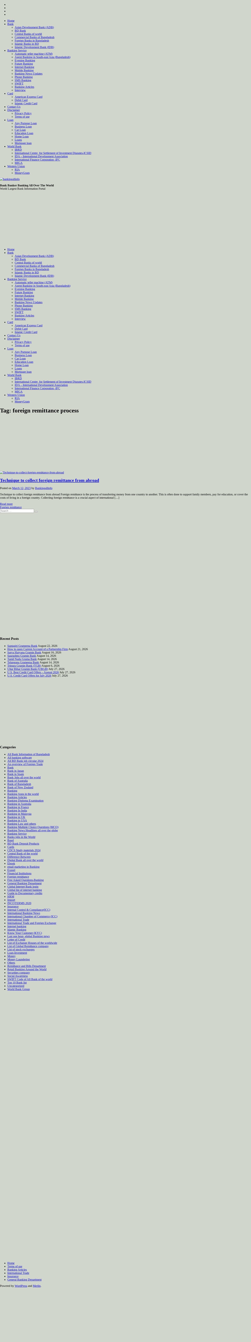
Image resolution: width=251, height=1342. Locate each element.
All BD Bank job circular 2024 (25, 760)
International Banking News (23, 913)
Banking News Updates (28, 73)
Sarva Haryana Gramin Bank (24, 652)
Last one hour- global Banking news (28, 936)
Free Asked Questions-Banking (25, 880)
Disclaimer (13, 110)
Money (11, 956)
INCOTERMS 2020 (19, 903)
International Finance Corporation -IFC (37, 159)
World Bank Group (18, 989)
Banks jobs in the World (21, 837)
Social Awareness (17, 976)
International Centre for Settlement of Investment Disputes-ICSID (53, 153)
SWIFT (19, 83)
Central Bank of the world (22, 853)
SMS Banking (23, 80)
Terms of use (22, 116)
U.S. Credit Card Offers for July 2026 (29, 675)
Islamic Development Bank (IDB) (34, 47)
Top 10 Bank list (17, 982)
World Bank (14, 146)
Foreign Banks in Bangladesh (32, 40)
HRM (10, 896)
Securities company (18, 972)
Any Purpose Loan (26, 123)
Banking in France (18, 807)
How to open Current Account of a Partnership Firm (37, 649)
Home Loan (22, 136)
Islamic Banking (16, 929)
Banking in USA (17, 820)
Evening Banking (25, 60)
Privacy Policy (23, 113)
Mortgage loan (23, 143)
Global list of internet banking (24, 889)
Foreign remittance (11, 507)
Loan (10, 119)
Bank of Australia (17, 780)
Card (10, 93)
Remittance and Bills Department (26, 966)
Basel (10, 840)
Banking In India (17, 810)
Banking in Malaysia (19, 813)
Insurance (13, 906)
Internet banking (16, 926)
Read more (6, 503)
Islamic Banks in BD (27, 43)
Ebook (11, 863)
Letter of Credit (16, 939)
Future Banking (24, 63)
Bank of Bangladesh (19, 784)
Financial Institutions (19, 873)
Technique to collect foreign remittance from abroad (49, 480)
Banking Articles (24, 86)
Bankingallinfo (43, 488)
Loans (18, 139)
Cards (10, 846)
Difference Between (19, 856)
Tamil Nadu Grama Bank (22, 659)
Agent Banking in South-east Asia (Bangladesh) (42, 57)
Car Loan (20, 129)
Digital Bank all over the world (25, 860)
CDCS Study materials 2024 (23, 850)
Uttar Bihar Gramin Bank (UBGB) (27, 669)
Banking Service (17, 50)
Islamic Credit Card (26, 103)
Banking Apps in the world (23, 794)
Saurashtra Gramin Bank (21, 655)
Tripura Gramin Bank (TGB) (24, 665)
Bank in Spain (15, 774)
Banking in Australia (19, 803)
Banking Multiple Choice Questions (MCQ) (32, 827)
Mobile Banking (24, 70)
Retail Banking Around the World (26, 969)
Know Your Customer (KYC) (24, 932)
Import (11, 899)
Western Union (16, 166)
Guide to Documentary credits (24, 893)
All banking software (19, 757)
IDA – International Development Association (41, 156)
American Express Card (28, 96)
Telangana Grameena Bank (23, 662)
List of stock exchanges (21, 949)
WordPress (21, 1285)
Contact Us (13, 106)
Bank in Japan (15, 770)
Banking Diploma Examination (25, 800)
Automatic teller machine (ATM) (34, 53)
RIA (17, 169)
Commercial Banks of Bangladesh (34, 37)
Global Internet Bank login (22, 886)
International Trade (18, 919)
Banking (12, 790)
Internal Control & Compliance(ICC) (28, 909)
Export (11, 870)
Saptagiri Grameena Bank (22, 645)
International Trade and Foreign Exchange (31, 923)
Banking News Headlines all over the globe (32, 830)
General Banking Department (24, 883)
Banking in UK (16, 817)
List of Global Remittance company (28, 946)
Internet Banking (24, 67)
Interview (20, 90)
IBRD (18, 149)
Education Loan (24, 133)
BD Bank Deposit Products (23, 843)
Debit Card (21, 100)
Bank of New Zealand (20, 787)
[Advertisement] (125, 219)
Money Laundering (18, 959)
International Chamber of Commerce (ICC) (32, 916)
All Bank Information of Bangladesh (28, 754)
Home (11, 20)
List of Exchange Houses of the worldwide (32, 942)
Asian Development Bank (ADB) (34, 27)
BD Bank (20, 30)
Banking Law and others (21, 823)
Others (11, 962)
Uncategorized (15, 985)
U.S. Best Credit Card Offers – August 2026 (33, 672)
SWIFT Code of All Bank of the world (29, 979)
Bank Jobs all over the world (24, 777)
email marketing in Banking (23, 866)
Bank (10, 24)
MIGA (19, 163)
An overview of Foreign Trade (25, 764)
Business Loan (23, 126)
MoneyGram (22, 172)
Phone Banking (24, 76)
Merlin (37, 1285)
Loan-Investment (17, 952)
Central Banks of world (28, 33)
